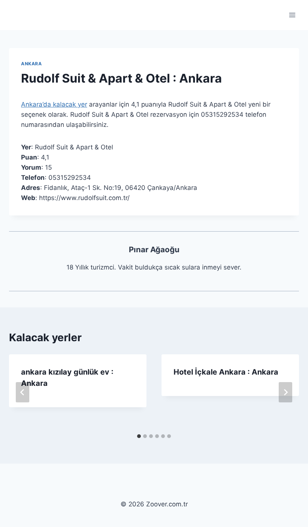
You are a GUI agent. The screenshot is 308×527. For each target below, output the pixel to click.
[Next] (285, 392)
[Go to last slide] (22, 392)
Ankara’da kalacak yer (54, 104)
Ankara (31, 63)
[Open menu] (292, 15)
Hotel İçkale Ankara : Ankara (226, 371)
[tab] (139, 436)
